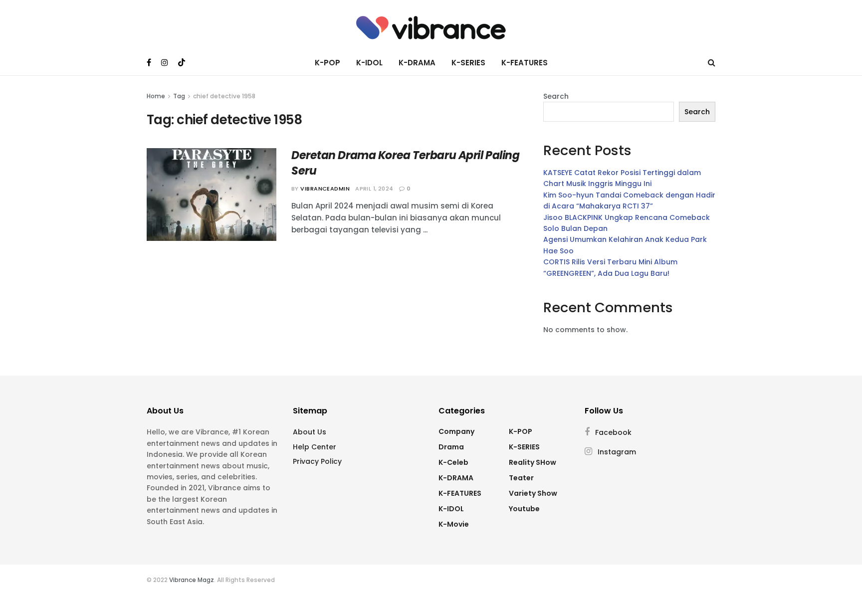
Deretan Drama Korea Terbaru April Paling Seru (405, 163)
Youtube (524, 509)
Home (156, 96)
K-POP (327, 62)
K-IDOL (369, 62)
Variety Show (533, 493)
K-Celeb (453, 462)
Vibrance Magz (191, 580)
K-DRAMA (417, 62)
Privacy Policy (317, 461)
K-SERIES (468, 62)
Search (556, 96)
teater (521, 478)
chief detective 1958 (224, 96)
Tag (179, 96)
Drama (451, 447)
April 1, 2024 (374, 189)
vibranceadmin (325, 189)
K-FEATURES (524, 62)
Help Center (314, 447)
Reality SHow (532, 462)
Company (456, 431)
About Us (309, 432)
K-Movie (453, 524)
